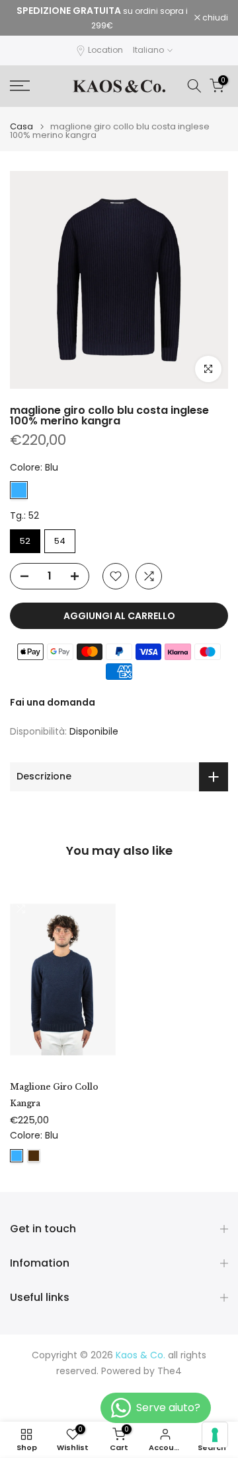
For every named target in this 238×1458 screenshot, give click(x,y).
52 (25, 541)
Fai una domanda (52, 702)
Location (105, 49)
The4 (169, 1371)
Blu (19, 490)
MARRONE (33, 1155)
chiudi (214, 18)
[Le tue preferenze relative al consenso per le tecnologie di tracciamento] (214, 1434)
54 (59, 541)
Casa (21, 126)
